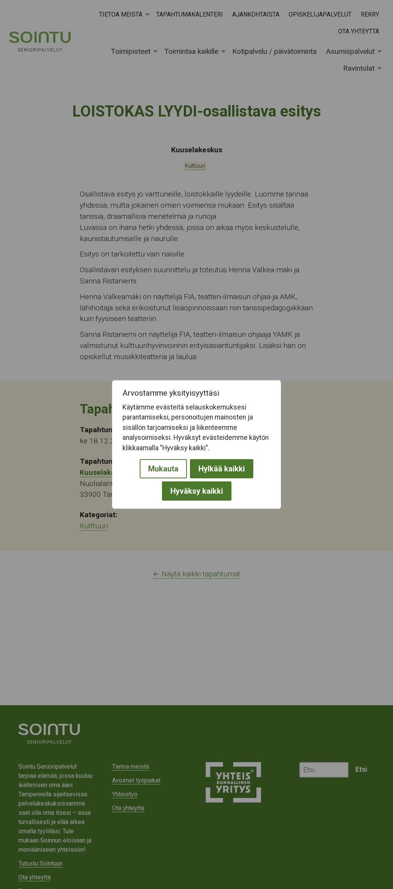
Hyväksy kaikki (196, 491)
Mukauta (163, 468)
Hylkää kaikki (221, 468)
